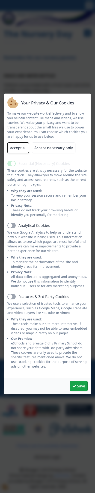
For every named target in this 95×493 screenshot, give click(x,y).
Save (80, 386)
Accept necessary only (53, 147)
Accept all (18, 147)
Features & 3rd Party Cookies (43, 296)
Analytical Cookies (34, 225)
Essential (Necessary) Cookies (44, 163)
